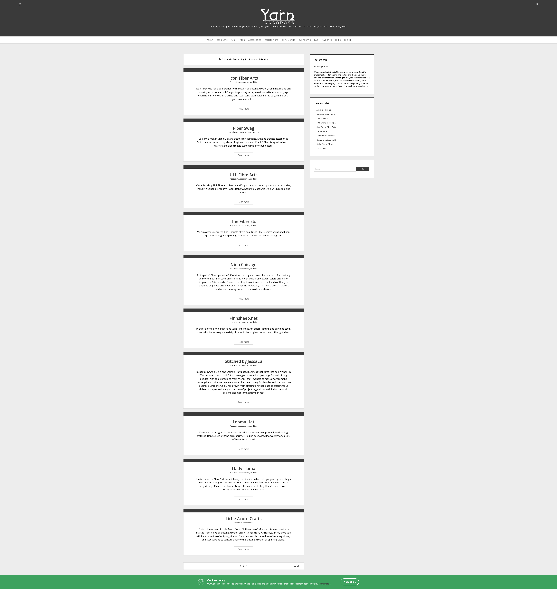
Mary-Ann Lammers (326, 114)
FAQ (316, 40)
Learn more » (324, 583)
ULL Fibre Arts (243, 174)
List (255, 82)
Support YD (305, 40)
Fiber (242, 40)
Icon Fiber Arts (243, 78)
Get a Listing (288, 40)
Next (296, 566)
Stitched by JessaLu (243, 361)
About (210, 40)
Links (338, 40)
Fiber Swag (243, 128)
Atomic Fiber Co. (324, 110)
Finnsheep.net (243, 318)
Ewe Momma (322, 118)
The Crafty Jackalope (326, 122)
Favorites (327, 40)
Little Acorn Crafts (244, 518)
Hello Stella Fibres (325, 144)
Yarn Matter (322, 131)
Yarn (233, 40)
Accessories (254, 40)
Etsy (250, 132)
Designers (222, 40)
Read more (244, 109)
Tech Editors (271, 40)
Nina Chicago (243, 264)
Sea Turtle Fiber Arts (326, 127)
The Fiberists (243, 221)
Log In (347, 40)
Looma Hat (243, 422)
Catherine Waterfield (326, 140)
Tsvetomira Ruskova (326, 135)
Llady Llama (243, 468)
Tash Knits (321, 148)
